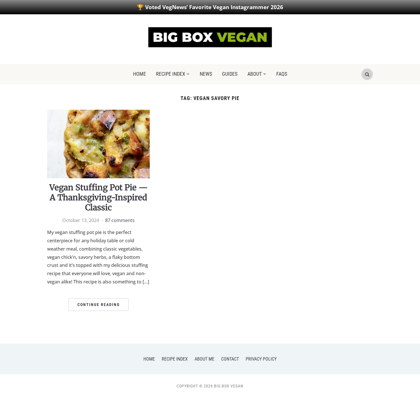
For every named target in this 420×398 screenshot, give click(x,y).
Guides (229, 74)
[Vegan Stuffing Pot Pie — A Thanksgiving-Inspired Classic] (98, 113)
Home (139, 74)
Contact (230, 359)
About (254, 74)
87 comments (120, 220)
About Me (204, 359)
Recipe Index (170, 74)
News (206, 74)
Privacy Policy (261, 359)
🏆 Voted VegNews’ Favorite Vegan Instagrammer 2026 (210, 7)
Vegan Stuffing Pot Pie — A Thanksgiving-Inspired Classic (98, 197)
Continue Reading (98, 304)
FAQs (281, 74)
